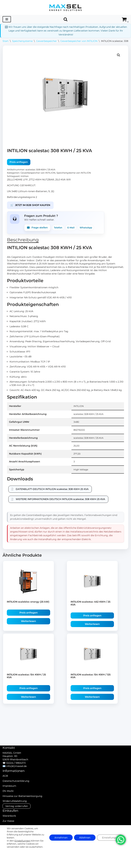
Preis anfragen (19, 162)
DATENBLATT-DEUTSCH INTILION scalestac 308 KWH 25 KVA (52, 489)
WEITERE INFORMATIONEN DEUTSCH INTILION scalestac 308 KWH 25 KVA (60, 499)
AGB (5, 775)
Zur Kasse (8, 820)
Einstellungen (22, 840)
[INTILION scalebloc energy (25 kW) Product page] (28, 582)
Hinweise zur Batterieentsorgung (22, 796)
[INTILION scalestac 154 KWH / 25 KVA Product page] (28, 654)
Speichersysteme (22, 41)
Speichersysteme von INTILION (73, 173)
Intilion (25, 176)
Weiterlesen (28, 621)
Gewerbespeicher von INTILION (78, 41)
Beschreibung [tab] (23, 239)
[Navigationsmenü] (7, 19)
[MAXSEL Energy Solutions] (65, 7)
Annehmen (61, 837)
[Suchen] (65, 19)
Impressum (9, 785)
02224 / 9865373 (16, 762)
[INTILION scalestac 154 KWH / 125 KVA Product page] (92, 654)
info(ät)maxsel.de (16, 766)
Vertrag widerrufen (16, 806)
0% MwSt (8, 790)
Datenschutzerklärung (16, 780)
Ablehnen (84, 837)
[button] (118, 55)
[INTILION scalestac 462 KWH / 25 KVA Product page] (92, 582)
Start (6, 41)
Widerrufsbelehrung (15, 801)
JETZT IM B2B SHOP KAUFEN (30, 205)
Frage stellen (40, 227)
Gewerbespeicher (46, 41)
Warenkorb (9, 815)
